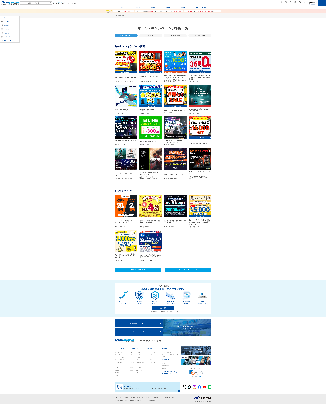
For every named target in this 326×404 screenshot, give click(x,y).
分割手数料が (123, 11)
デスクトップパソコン (120, 360)
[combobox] (39, 3)
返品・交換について (135, 365)
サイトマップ (118, 397)
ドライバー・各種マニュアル (153, 365)
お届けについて (134, 360)
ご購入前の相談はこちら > (59, 2)
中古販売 (6, 29)
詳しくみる (163, 308)
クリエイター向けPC (119, 357)
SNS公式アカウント (166, 365)
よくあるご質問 (134, 372)
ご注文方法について (135, 355)
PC (189, 11)
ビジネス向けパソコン (120, 365)
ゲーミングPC (118, 355)
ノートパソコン (118, 362)
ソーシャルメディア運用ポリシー (152, 397)
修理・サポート (150, 349)
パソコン (6, 17)
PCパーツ (6, 21)
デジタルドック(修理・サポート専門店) (170, 355)
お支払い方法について (135, 357)
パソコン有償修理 (150, 357)
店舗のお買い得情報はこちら (138, 270)
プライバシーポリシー (135, 397)
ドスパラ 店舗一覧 (166, 352)
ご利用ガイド (134, 349)
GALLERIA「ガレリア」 (120, 352)
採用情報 (164, 368)
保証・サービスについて (136, 367)
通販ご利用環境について (136, 370)
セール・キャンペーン (10, 36)
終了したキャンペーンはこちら (188, 270)
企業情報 (164, 359)
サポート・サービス (9, 40)
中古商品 (117, 372)
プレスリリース (165, 363)
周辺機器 (6, 25)
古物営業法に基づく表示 (168, 397)
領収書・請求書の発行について (137, 362)
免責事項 (126, 397)
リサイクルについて (151, 362)
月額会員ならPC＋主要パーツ (169, 11)
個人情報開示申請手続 (135, 400)
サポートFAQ (149, 355)
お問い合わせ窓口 (150, 352)
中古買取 (6, 33)
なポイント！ (208, 11)
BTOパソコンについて (135, 352)
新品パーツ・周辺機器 (145, 11)
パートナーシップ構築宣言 (149, 400)
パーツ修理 (149, 360)
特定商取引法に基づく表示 (121, 400)
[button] (196, 373)
